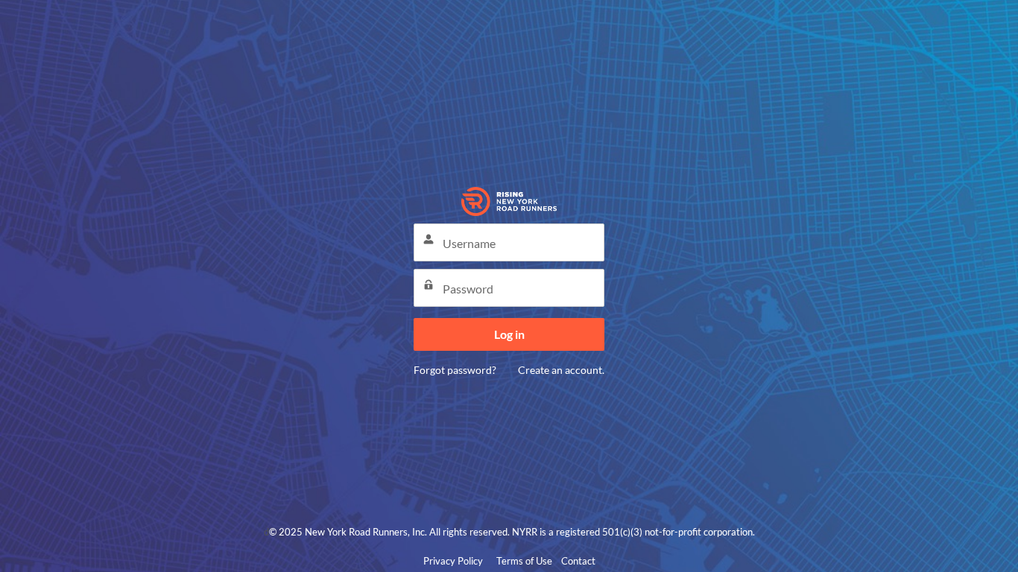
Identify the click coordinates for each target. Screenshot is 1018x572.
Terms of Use (524, 561)
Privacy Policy (453, 561)
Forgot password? (455, 369)
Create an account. (561, 369)
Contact (578, 561)
